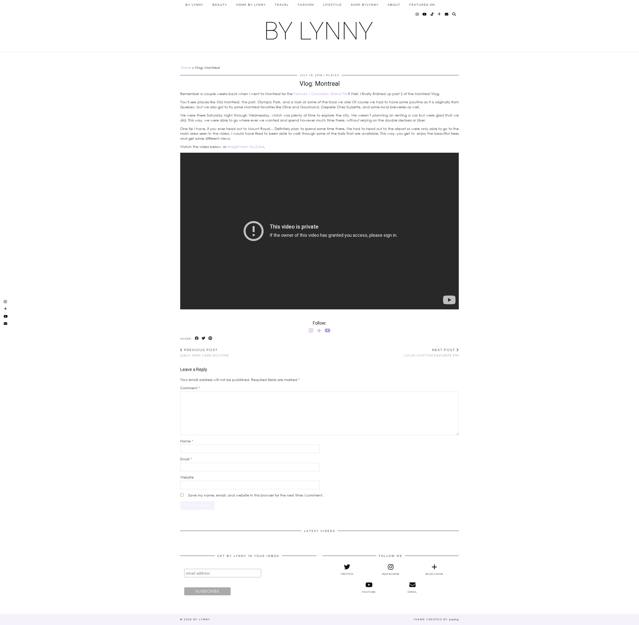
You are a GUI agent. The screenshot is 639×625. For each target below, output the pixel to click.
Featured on (422, 4)
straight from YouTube (245, 146)
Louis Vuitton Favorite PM (431, 353)
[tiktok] (432, 14)
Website (187, 477)
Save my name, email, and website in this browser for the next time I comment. (255, 495)
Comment (190, 388)
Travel (282, 4)
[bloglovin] (439, 14)
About (394, 4)
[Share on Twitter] (203, 338)
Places (332, 75)
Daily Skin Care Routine (204, 353)
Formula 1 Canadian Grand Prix (321, 94)
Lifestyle (332, 4)
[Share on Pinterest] (210, 338)
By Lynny (194, 4)
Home (186, 67)
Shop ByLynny (365, 4)
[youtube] (425, 14)
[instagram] (417, 14)
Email (186, 459)
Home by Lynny (251, 4)
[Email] (447, 14)
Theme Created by (436, 619)
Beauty (219, 4)
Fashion (306, 4)
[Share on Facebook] (197, 338)
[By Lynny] (319, 29)
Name (186, 441)
